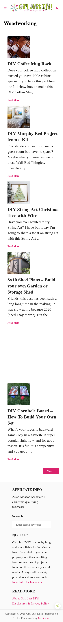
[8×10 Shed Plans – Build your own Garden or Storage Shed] (18, 263)
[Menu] (5, 8)
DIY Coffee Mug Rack (29, 63)
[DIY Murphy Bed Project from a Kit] (18, 117)
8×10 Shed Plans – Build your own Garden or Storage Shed (31, 285)
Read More (13, 100)
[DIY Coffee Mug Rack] (18, 47)
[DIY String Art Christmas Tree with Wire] (18, 192)
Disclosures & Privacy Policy (30, 603)
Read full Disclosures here (28, 582)
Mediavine (44, 618)
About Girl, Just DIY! (25, 598)
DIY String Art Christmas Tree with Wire (33, 212)
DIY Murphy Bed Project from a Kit (32, 136)
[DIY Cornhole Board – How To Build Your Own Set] (18, 394)
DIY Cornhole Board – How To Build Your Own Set (31, 416)
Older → (51, 471)
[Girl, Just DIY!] (31, 8)
